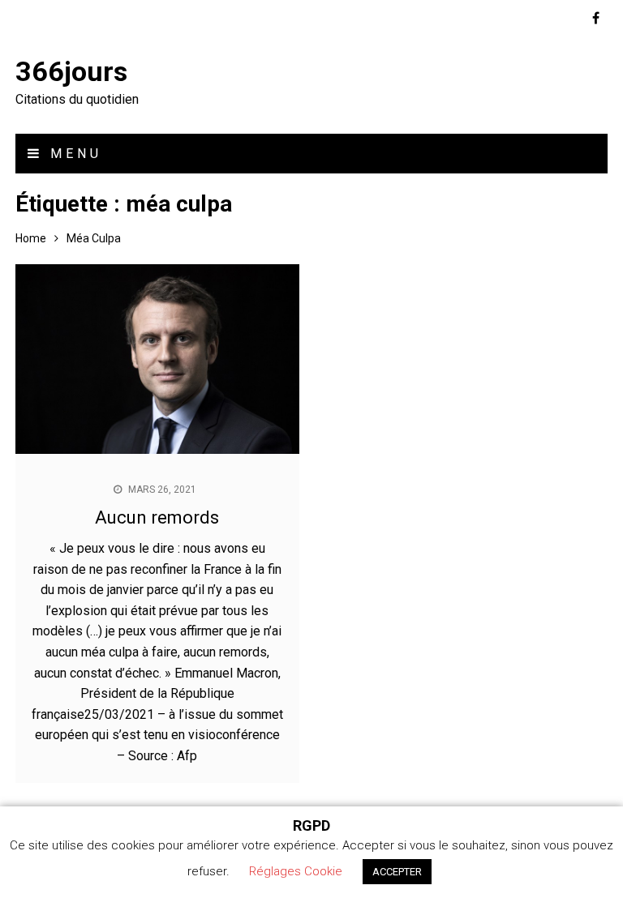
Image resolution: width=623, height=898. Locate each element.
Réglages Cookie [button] (295, 871)
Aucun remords (157, 517)
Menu (72, 153)
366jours (71, 71)
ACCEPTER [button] (397, 872)
